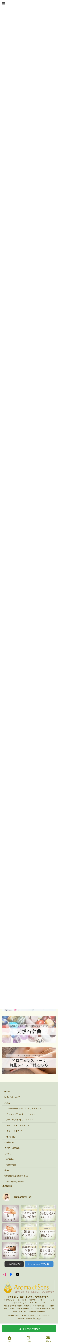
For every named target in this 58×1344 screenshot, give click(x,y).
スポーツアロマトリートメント (19, 1120)
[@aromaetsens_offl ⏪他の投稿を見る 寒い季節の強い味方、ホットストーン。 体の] (47, 1231)
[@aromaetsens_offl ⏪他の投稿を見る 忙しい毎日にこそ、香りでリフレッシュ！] (29, 1231)
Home (7, 1091)
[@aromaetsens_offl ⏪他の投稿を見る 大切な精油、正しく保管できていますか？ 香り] (29, 1250)
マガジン (8, 1153)
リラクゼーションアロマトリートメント (23, 1108)
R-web (37, 1318)
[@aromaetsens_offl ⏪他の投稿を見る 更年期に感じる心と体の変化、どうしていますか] (47, 1250)
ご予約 (28, 1341)
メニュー (8, 1103)
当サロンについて (12, 1097)
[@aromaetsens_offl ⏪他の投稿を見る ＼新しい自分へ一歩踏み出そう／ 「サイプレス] (29, 1213)
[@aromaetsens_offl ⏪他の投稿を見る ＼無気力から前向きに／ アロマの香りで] (10, 1231)
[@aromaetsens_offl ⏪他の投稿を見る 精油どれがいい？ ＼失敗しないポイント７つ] (47, 1213)
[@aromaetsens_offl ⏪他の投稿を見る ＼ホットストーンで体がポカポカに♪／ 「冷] (10, 1250)
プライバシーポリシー (14, 1181)
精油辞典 (10, 1159)
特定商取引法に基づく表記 (16, 1176)
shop (6, 1170)
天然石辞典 (11, 1165)
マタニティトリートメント (17, 1125)
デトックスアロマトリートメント (20, 1114)
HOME (9, 1341)
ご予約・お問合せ (12, 1148)
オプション (11, 1136)
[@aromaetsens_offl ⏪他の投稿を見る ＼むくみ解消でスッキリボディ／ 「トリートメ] (10, 1213)
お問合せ (48, 1341)
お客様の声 (9, 1142)
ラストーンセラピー (15, 1131)
